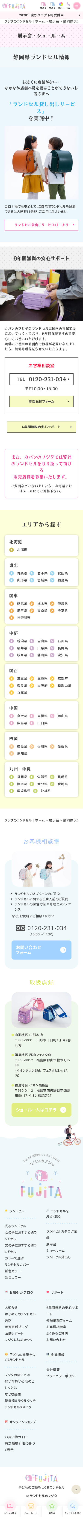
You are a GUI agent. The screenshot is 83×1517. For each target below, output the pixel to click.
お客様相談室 (56, 1327)
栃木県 (42, 603)
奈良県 (22, 685)
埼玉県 (22, 610)
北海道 (22, 549)
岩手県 (42, 573)
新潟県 (22, 641)
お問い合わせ (56, 1340)
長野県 (63, 648)
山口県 (42, 723)
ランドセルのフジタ (43, 1496)
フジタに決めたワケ (19, 1340)
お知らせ (11, 1307)
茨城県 (63, 603)
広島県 (22, 723)
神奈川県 (24, 617)
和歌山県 (64, 685)
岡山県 (63, 716)
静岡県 (42, 655)
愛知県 (63, 655)
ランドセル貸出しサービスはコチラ (41, 225)
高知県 (22, 753)
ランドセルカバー (17, 1264)
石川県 (63, 641)
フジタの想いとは (17, 1375)
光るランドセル (15, 1226)
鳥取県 (22, 716)
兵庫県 (22, 692)
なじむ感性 (13, 1394)
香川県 (42, 746)
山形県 (22, 580)
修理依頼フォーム (59, 1320)
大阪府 (42, 685)
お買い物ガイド (16, 1437)
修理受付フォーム (41, 401)
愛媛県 (63, 746)
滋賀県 (42, 678)
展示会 (54, 21)
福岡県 (22, 777)
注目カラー (13, 1277)
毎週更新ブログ (16, 1327)
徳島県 (22, 746)
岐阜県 (22, 655)
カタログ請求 (10, 1513)
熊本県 (22, 784)
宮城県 (42, 580)
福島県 (63, 580)
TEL (41, 378)
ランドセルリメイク (18, 1407)
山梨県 (42, 648)
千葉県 (63, 610)
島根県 (42, 716)
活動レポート (14, 1333)
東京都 (42, 610)
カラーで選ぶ (14, 1258)
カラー (61, 7)
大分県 (42, 784)
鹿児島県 (24, 791)
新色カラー (13, 1271)
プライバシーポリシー (61, 1376)
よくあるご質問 (57, 1333)
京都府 (63, 678)
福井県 (22, 648)
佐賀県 (42, 777)
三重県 (22, 678)
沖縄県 (46, 791)
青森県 (22, 573)
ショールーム (31, 1513)
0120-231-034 (47, 928)
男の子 (52, 7)
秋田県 (63, 573)
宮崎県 (63, 784)
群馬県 (22, 603)
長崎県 (63, 777)
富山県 (42, 641)
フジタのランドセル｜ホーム (25, 21)
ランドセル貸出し (58, 1257)
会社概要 (53, 1369)
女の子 (43, 7)
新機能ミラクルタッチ (20, 1400)
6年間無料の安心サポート (41, 427)
